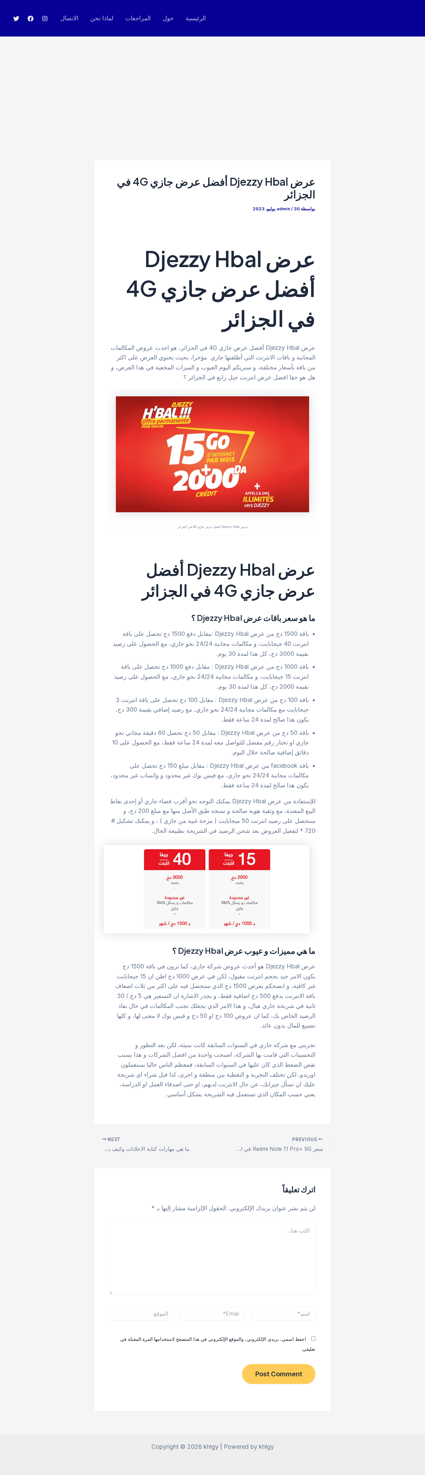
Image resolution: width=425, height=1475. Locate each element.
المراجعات (138, 18)
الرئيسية (196, 18)
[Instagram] (45, 19)
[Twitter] (16, 19)
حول (168, 18)
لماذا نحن (101, 18)
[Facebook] (31, 19)
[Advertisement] (212, 86)
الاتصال (69, 18)
